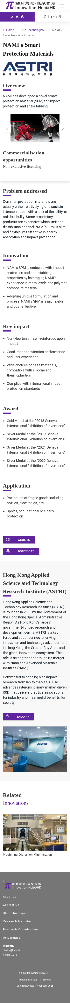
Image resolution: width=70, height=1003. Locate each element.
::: (4, 30)
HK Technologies (33, 30)
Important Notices (28, 979)
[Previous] (7, 128)
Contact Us (11, 904)
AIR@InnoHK (10, 955)
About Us (9, 896)
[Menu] (62, 6)
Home (10, 30)
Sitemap (47, 979)
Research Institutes (17, 921)
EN (53, 16)
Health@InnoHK (11, 950)
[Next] (63, 839)
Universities (11, 937)
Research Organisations (21, 929)
